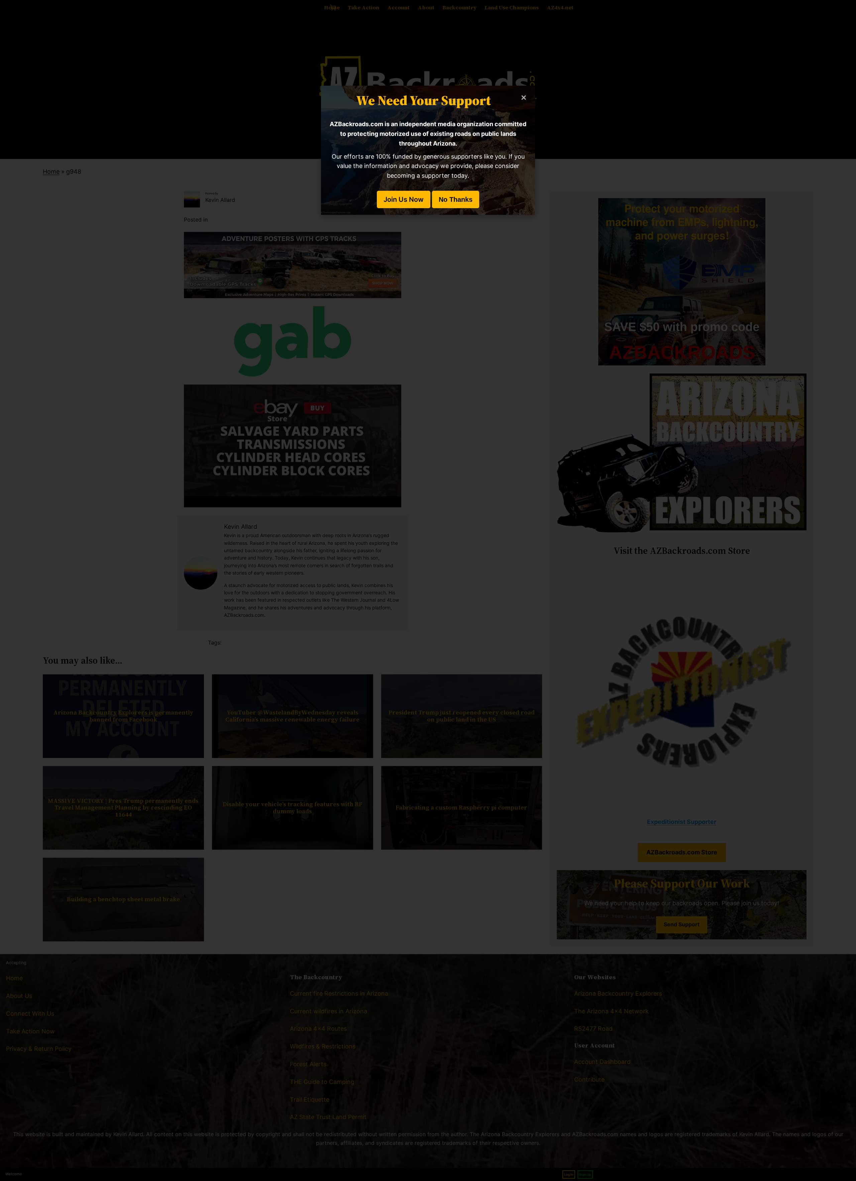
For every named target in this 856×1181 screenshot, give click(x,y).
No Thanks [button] (455, 199)
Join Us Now (404, 199)
